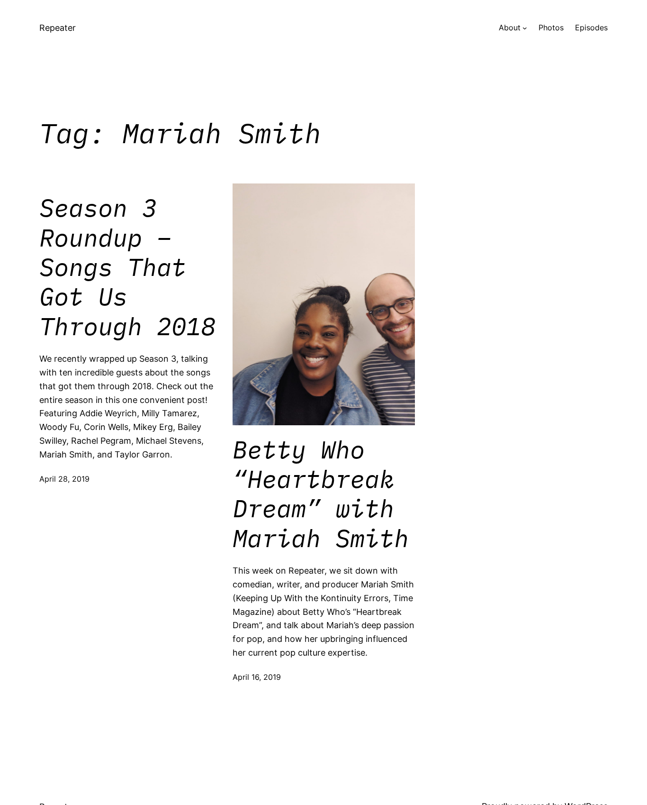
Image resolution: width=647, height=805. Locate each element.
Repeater (57, 28)
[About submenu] (524, 28)
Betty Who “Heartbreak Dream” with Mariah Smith (321, 494)
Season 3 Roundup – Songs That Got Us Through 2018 (127, 267)
